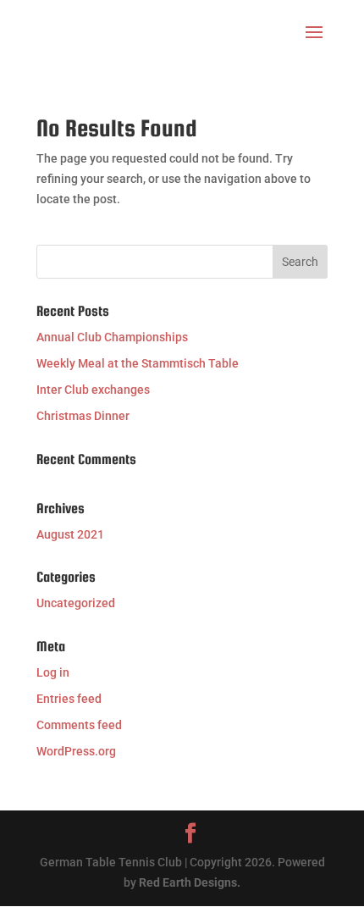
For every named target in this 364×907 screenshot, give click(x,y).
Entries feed (69, 698)
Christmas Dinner (83, 416)
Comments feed (79, 725)
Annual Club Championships (112, 337)
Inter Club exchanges (93, 389)
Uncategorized (75, 603)
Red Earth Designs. (189, 882)
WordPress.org (76, 751)
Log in (52, 672)
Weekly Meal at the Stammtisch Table (137, 363)
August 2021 (70, 534)
